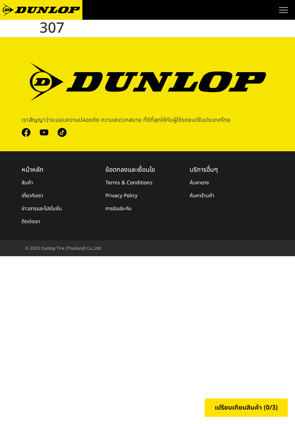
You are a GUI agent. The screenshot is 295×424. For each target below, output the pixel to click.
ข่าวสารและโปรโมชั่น (42, 208)
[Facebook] (26, 132)
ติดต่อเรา (31, 221)
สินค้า (27, 182)
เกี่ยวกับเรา (32, 195)
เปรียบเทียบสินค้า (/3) (246, 408)
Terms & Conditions (129, 182)
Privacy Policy (121, 195)
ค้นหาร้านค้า (202, 195)
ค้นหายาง (199, 182)
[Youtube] (44, 132)
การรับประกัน (118, 208)
